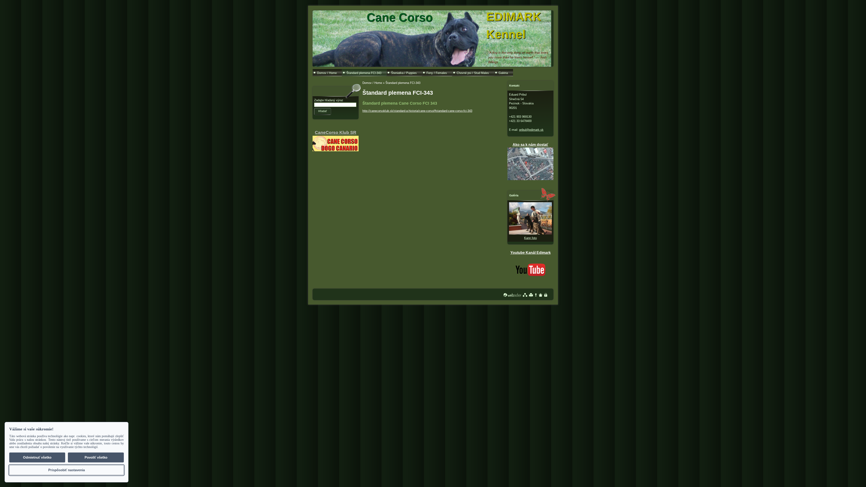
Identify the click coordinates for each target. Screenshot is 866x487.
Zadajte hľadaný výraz (328, 100)
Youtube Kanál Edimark (530, 253)
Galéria (503, 73)
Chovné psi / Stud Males (473, 73)
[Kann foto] (530, 233)
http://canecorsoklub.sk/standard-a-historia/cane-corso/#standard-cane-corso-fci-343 (417, 111)
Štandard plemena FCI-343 (363, 73)
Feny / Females (436, 73)
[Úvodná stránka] (541, 295)
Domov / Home (327, 73)
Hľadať (322, 111)
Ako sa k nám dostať (530, 145)
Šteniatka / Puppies (404, 73)
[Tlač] (531, 295)
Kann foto (530, 238)
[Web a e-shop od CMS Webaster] (512, 295)
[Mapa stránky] (525, 295)
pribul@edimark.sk (531, 129)
